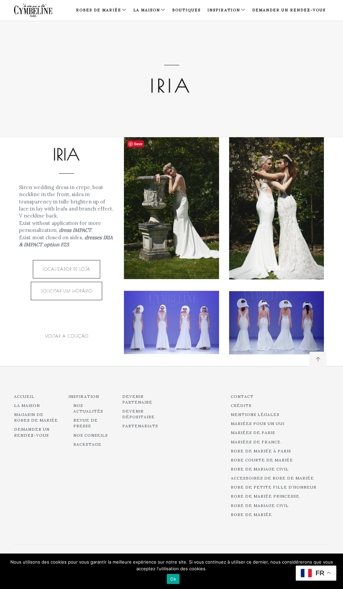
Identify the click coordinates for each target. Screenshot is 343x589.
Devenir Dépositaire (138, 414)
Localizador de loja (66, 269)
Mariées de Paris (253, 432)
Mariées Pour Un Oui (257, 423)
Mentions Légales (255, 414)
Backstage (87, 444)
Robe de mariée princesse (265, 496)
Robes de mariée (98, 10)
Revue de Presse (85, 423)
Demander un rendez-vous (289, 10)
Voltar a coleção (66, 336)
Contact (242, 396)
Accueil (24, 396)
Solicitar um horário (66, 290)
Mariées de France (256, 441)
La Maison (146, 10)
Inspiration (83, 396)
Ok (173, 579)
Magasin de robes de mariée (36, 417)
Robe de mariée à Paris (261, 450)
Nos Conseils (90, 435)
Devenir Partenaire (137, 399)
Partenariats (140, 425)
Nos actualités (88, 408)
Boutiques (186, 10)
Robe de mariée (251, 514)
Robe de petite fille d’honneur (274, 487)
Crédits (241, 405)
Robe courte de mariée (262, 459)
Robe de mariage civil (260, 469)
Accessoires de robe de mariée (272, 478)
